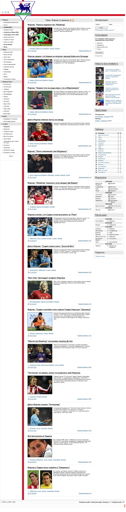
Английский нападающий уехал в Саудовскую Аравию (113, 76)
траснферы (56, 459)
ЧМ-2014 (6, 101)
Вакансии (7, 129)
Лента (5, 25)
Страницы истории (9, 79)
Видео (6, 76)
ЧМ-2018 (6, 106)
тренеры (57, 175)
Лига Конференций (9, 64)
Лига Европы (8, 62)
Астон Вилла (102, 166)
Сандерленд (102, 154)
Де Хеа (38, 365)
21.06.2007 (33, 493)
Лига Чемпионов (9, 59)
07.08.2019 (33, 146)
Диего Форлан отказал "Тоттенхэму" (44, 404)
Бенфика (32, 48)
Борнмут (101, 160)
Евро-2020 (7, 108)
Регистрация (99, 30)
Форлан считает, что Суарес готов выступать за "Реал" (52, 215)
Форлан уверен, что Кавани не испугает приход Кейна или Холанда (58, 56)
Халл (99, 137)
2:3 (109, 210)
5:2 (109, 183)
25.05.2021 (33, 82)
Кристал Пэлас (103, 170)
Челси (68, 175)
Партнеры (7, 147)
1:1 (109, 189)
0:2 (109, 194)
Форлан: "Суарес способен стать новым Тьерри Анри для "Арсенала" (59, 309)
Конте (31, 175)
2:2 (109, 200)
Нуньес (52, 48)
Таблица (99, 129)
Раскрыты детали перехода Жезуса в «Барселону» (111, 83)
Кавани (32, 80)
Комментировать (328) (84, 367)
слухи (56, 365)
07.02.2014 (33, 272)
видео (32, 143)
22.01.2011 (33, 399)
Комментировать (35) (84, 272)
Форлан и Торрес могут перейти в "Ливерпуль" (49, 467)
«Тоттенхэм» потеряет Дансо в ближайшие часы (113, 70)
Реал (38, 238)
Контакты (7, 145)
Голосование (101, 35)
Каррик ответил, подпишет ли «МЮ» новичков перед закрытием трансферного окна (113, 102)
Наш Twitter (7, 139)
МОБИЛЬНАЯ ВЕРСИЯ (11, 22)
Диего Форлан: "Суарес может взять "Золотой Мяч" (51, 246)
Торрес (50, 459)
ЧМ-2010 (6, 99)
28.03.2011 (33, 367)
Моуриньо (51, 175)
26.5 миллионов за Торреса (40, 436)
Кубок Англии (8, 54)
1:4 (109, 206)
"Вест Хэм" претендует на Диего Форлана (46, 278)
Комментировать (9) (85, 177)
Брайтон (100, 149)
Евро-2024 (7, 113)
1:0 (109, 187)
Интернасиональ (35, 301)
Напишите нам (116, 502)
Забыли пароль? (109, 30)
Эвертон (101, 145)
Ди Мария (33, 206)
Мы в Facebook (8, 136)
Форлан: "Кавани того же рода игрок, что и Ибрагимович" (53, 88)
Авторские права (9, 150)
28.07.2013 (33, 335)
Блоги (5, 116)
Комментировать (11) (84, 209)
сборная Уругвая (46, 238)
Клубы (6, 96)
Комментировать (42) (84, 240)
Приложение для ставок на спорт (11, 142)
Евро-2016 (7, 104)
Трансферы (7, 71)
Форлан (57, 48)
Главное (5, 20)
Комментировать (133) (84, 430)
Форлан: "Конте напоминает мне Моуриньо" (47, 151)
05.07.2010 (33, 430)
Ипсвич (100, 156)
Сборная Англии (9, 67)
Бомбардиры (8, 94)
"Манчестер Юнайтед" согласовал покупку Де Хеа (50, 341)
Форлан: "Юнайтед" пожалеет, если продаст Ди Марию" (53, 183)
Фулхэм (100, 164)
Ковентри (101, 168)
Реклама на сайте (9, 152)
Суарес (54, 238)
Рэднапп (39, 396)
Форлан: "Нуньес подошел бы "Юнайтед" (46, 25)
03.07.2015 (33, 209)
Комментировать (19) (84, 145)
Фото (5, 74)
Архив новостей (9, 37)
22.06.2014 (33, 240)
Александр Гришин (9, 121)
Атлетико (33, 365)
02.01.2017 (33, 177)
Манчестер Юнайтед (42, 48)
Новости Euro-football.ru (106, 64)
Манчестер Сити (102, 47)
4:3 (109, 190)
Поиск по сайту (8, 42)
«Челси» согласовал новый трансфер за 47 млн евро (112, 89)
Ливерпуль (33, 238)
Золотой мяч (34, 270)
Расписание (101, 215)
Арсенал (32, 333)
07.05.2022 (33, 51)
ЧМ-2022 (6, 111)
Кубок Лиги (7, 57)
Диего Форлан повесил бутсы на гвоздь (46, 120)
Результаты (98, 56)
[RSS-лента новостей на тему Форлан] (73, 20)
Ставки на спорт (9, 39)
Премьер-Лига (8, 52)
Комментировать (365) (84, 399)
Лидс (99, 147)
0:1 (109, 196)
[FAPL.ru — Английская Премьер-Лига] (23, 8)
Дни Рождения (8, 91)
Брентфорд (101, 141)
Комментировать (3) (85, 50)
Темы (4, 49)
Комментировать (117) (84, 335)
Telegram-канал (100, 256)
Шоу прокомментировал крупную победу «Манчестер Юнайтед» (112, 96)
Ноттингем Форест (104, 162)
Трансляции (101, 110)
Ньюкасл (101, 143)
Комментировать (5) (85, 82)
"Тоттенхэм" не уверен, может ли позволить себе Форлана (54, 373)
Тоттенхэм (44, 428)
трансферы (50, 491)
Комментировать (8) (85, 493)
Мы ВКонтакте (8, 134)
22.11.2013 (33, 304)
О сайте (5, 124)
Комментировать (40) (84, 462)
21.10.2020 (33, 114)
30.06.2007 (33, 462)
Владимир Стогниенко (10, 119)
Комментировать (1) (85, 114)
